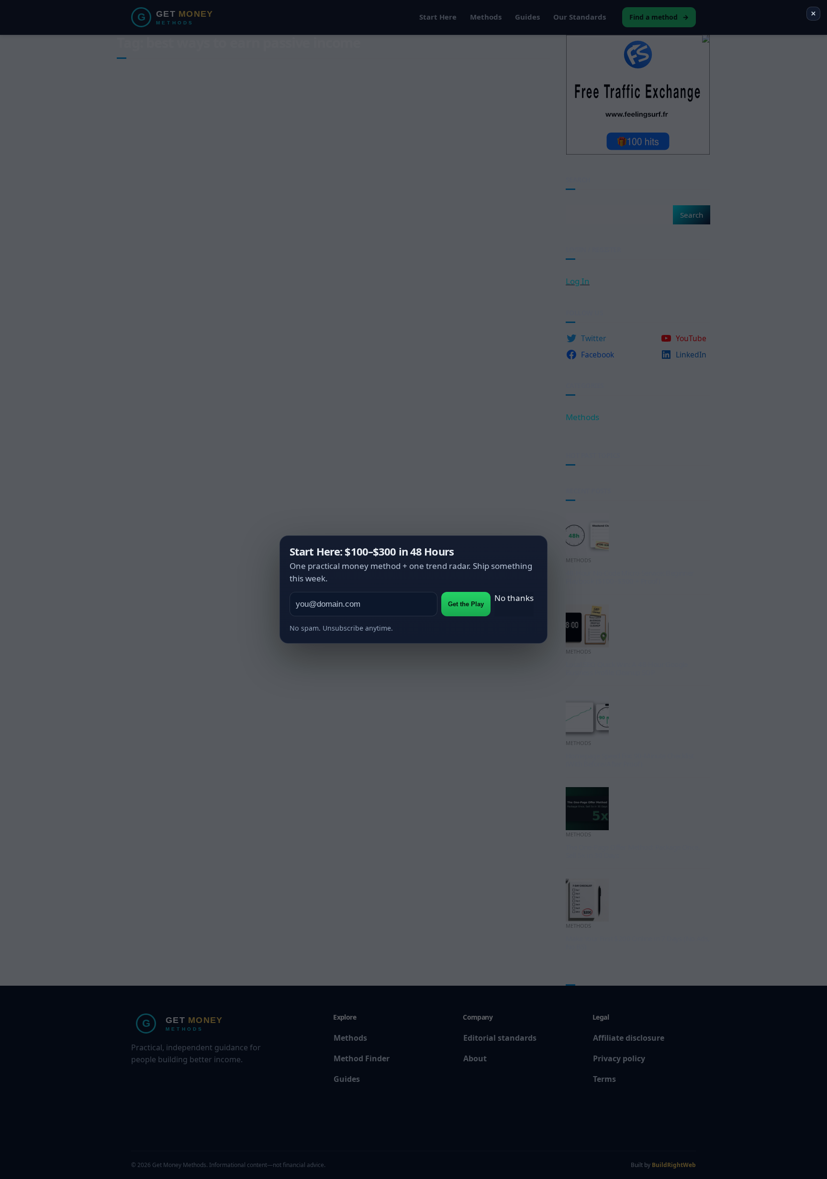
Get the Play (466, 604)
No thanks (514, 597)
